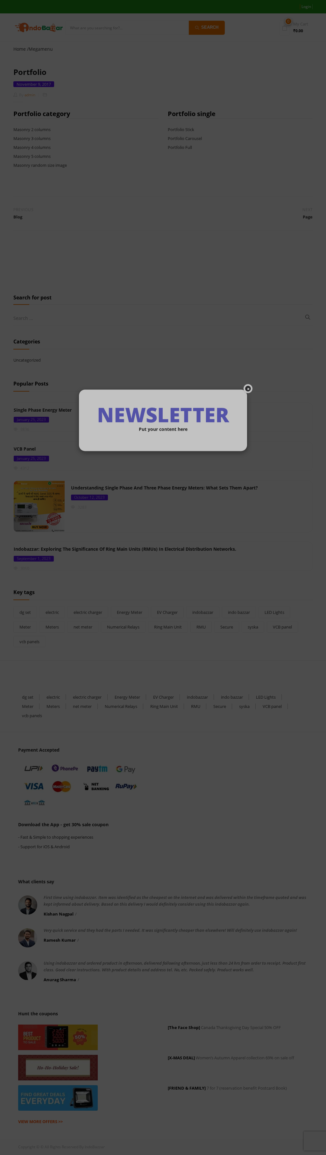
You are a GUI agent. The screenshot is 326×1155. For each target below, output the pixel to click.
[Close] (248, 536)
